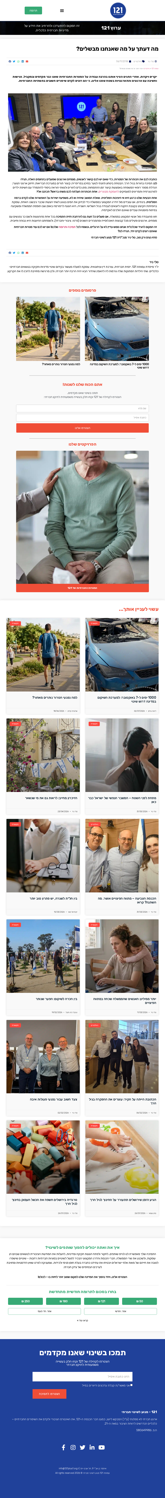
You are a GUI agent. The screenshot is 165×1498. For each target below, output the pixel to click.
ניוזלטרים (138, 61)
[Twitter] (82, 1447)
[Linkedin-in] (92, 1447)
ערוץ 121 (111, 28)
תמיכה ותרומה (67, 227)
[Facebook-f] (63, 1447)
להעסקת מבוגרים (109, 191)
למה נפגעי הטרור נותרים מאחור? (61, 364)
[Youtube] (101, 1447)
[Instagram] (73, 1447)
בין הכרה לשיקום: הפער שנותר (56, 999)
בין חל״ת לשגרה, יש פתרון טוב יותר (53, 898)
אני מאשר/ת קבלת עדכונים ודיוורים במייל (106, 1385)
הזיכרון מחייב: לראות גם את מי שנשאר (51, 798)
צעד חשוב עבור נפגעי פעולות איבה (53, 1099)
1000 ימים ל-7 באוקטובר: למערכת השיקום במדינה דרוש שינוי (119, 365)
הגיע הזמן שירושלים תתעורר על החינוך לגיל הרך (123, 1200)
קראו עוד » (82, 1320)
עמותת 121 (155, 69)
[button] (62, 10)
